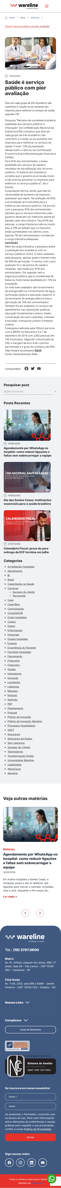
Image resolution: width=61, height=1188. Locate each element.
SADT (11, 729)
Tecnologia (19, 595)
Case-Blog (14, 604)
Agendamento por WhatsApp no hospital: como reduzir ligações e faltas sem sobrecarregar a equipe (27, 451)
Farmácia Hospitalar (19, 652)
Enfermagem (15, 630)
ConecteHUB (15, 613)
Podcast (12, 712)
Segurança (14, 734)
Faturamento (15, 656)
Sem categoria (16, 742)
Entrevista (13, 634)
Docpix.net (37, 1183)
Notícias (35, 17)
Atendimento (15, 571)
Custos (12, 621)
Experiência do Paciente (22, 647)
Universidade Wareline (21, 760)
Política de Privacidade (37, 1129)
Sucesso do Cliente (19, 747)
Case (10, 600)
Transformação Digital (21, 755)
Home (12, 17)
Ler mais (10, 896)
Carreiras (13, 588)
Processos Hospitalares (21, 725)
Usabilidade (14, 764)
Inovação (13, 678)
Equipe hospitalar (18, 639)
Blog (23, 17)
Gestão (12, 669)
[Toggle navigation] (47, 6)
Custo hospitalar (17, 617)
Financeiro (14, 665)
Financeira (14, 660)
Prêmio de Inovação (19, 716)
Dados (11, 626)
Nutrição (13, 699)
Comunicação (16, 608)
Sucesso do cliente (24, 592)
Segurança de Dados (20, 738)
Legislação (14, 682)
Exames (12, 643)
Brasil (11, 579)
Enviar (30, 1137)
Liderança (13, 686)
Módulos (13, 691)
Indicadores (14, 673)
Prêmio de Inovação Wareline (25, 721)
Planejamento (15, 708)
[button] (30, 1002)
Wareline (13, 773)
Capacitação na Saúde (21, 583)
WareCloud (14, 768)
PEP (10, 704)
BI (9, 575)
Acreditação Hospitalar (21, 566)
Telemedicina (15, 751)
